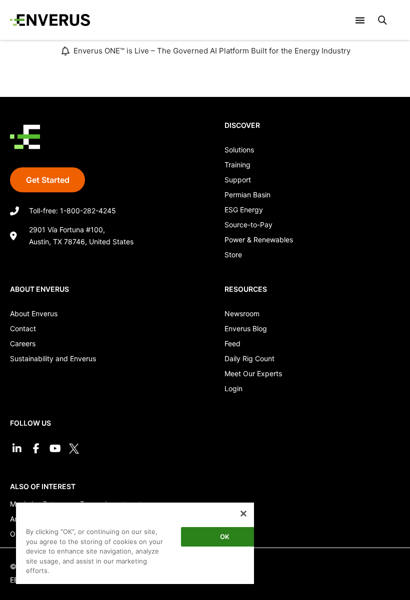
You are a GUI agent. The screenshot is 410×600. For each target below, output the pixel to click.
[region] (135, 543)
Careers (23, 343)
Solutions (239, 149)
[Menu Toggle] (360, 20)
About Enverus (34, 313)
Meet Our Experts (253, 373)
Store (233, 254)
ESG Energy (243, 209)
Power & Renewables (258, 239)
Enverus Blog (245, 328)
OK (225, 537)
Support (237, 179)
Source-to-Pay (248, 224)
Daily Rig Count (249, 358)
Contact (23, 328)
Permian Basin (247, 194)
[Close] (243, 514)
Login (233, 388)
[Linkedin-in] (17, 449)
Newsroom (242, 313)
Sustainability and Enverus (53, 358)
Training (237, 164)
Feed (232, 343)
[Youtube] (55, 449)
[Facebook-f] (36, 449)
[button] (382, 19)
